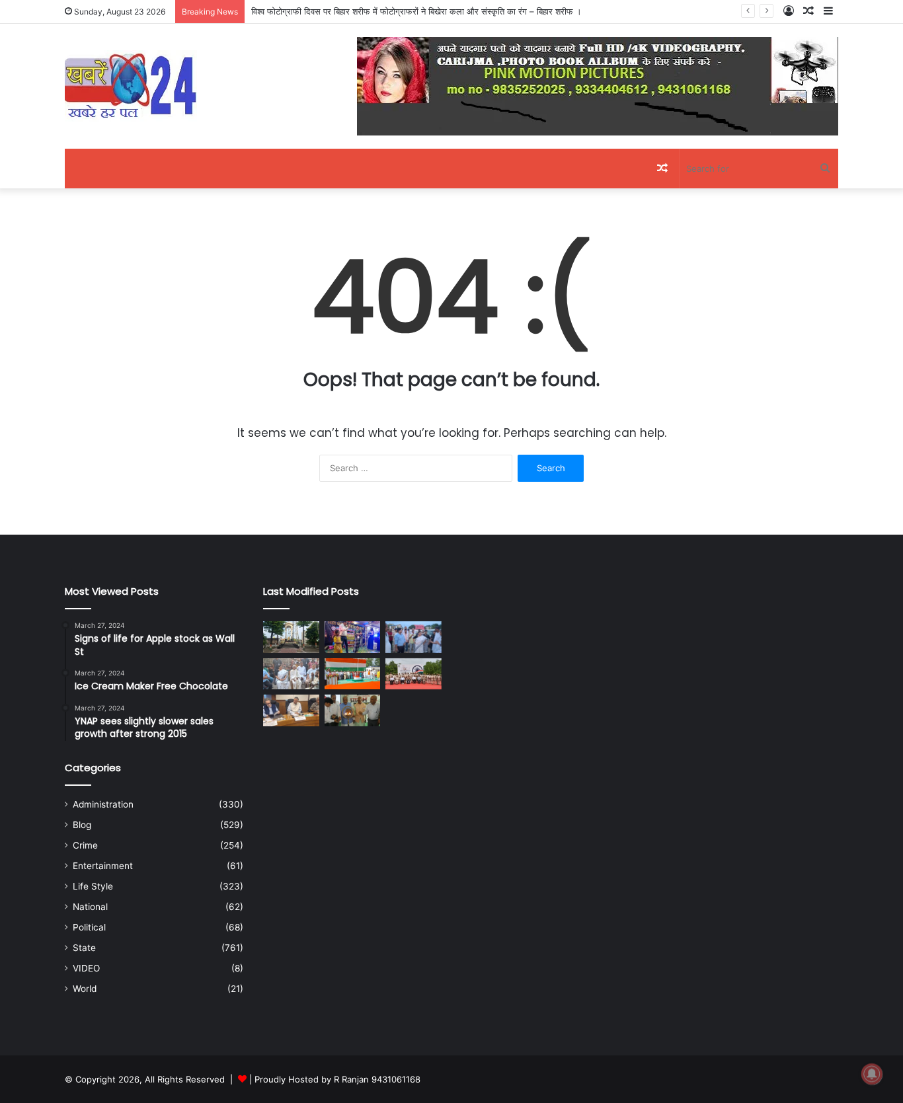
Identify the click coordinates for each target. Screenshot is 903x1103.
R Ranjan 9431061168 (377, 1079)
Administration (103, 804)
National (90, 906)
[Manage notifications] (872, 1073)
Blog (82, 824)
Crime (85, 845)
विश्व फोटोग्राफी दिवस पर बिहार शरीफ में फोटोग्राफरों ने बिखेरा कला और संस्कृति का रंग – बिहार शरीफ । (416, 11)
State (84, 947)
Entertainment (103, 865)
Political (89, 927)
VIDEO (86, 968)
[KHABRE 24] (131, 86)
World (85, 988)
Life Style (93, 886)
